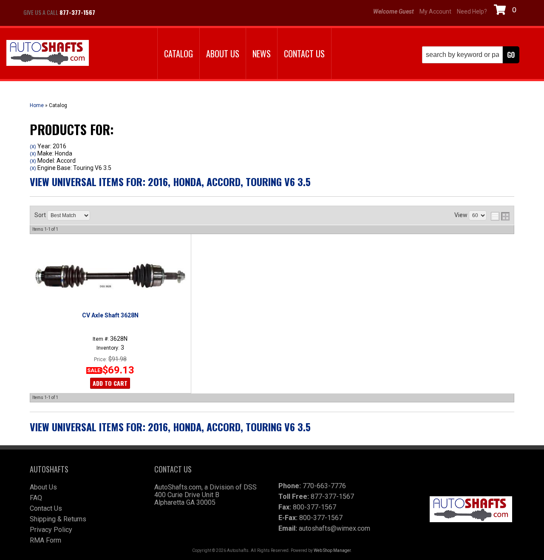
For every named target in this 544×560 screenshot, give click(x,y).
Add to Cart (110, 383)
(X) (33, 147)
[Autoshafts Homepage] (47, 54)
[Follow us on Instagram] (132, 12)
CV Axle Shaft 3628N (110, 315)
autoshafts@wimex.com (334, 528)
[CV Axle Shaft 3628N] (110, 276)
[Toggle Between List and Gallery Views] (500, 216)
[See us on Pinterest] (153, 12)
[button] (470, 54)
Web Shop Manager (332, 550)
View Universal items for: (170, 181)
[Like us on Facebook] (110, 12)
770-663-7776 (324, 486)
